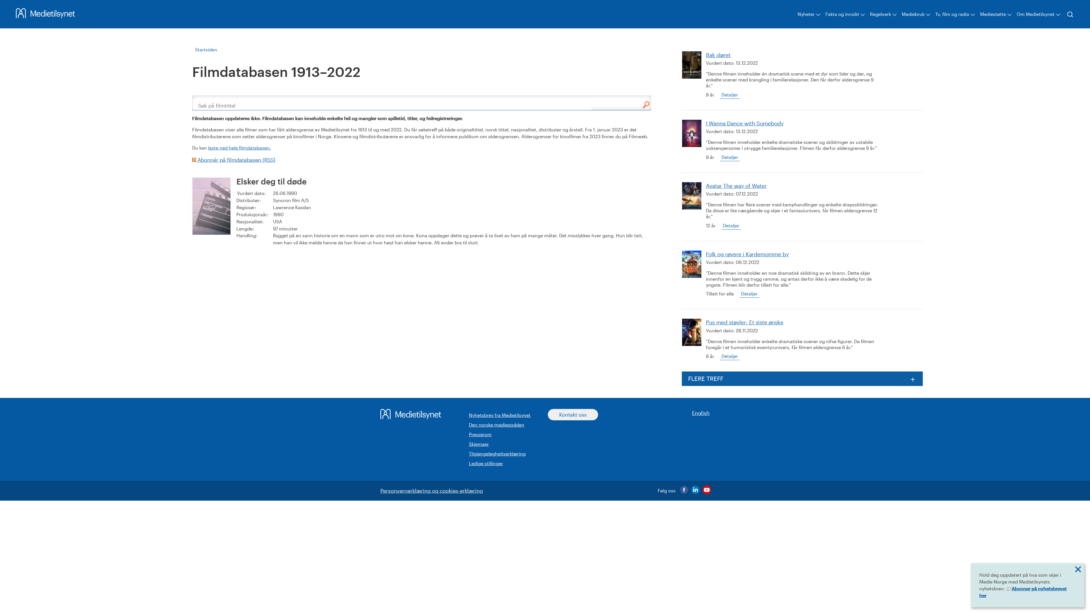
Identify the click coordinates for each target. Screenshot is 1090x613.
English (701, 413)
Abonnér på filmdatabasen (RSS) (235, 160)
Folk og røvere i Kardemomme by (747, 254)
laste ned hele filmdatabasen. (239, 147)
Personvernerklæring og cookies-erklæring (431, 491)
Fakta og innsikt (842, 14)
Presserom (480, 434)
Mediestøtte (993, 14)
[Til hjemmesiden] (45, 16)
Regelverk (880, 14)
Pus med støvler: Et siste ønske (744, 322)
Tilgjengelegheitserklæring (497, 453)
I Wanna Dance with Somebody (745, 123)
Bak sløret (718, 55)
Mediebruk (913, 14)
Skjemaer (479, 444)
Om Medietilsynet (1036, 14)
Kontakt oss (573, 415)
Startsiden (206, 49)
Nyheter (806, 14)
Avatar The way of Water (736, 185)
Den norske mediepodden (496, 424)
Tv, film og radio (952, 14)
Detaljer (730, 94)
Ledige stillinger (486, 463)
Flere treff (705, 378)
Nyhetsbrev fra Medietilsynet (500, 415)
